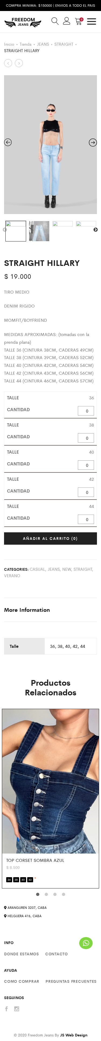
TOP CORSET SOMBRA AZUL (35, 860)
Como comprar (21, 981)
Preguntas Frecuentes (71, 981)
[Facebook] (6, 1009)
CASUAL (37, 569)
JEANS (43, 44)
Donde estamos (21, 953)
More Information (27, 609)
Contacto (56, 953)
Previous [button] (5, 230)
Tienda (26, 44)
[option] (50, 144)
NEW (66, 569)
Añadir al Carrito (50, 538)
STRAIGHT (63, 44)
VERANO (12, 575)
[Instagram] (16, 1009)
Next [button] (95, 230)
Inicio (9, 44)
